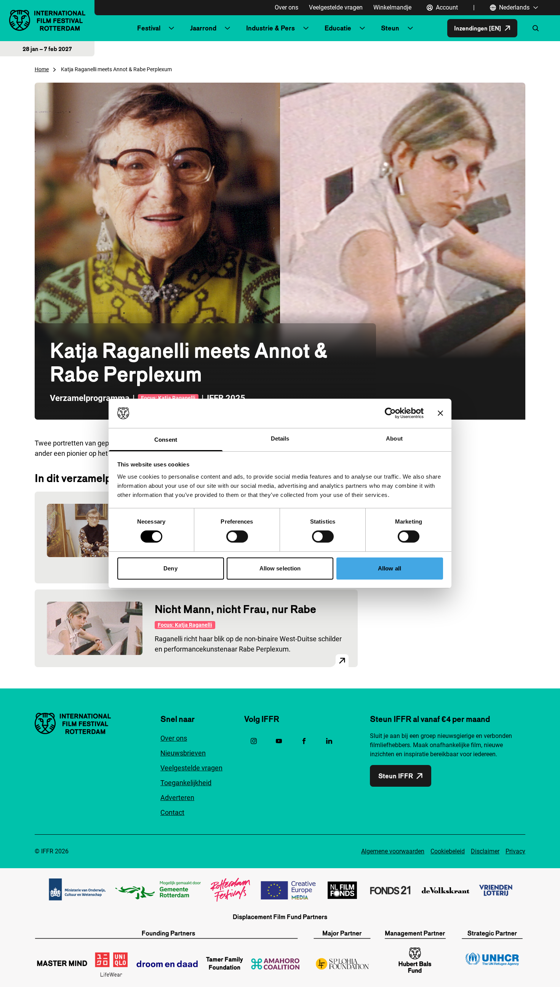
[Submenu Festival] (171, 28)
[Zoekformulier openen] (535, 28)
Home (42, 69)
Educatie (338, 28)
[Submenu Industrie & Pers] (305, 28)
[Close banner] (440, 413)
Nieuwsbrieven (183, 753)
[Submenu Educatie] (362, 28)
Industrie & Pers (270, 28)
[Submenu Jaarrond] (227, 28)
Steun (390, 28)
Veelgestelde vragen (336, 7)
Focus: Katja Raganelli (168, 398)
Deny (170, 568)
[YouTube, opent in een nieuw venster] (278, 741)
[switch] (237, 536)
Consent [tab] (165, 439)
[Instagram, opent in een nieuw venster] (253, 741)
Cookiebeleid (447, 851)
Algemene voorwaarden (392, 851)
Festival (148, 28)
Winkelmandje (392, 7)
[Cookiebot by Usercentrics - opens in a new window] (390, 413)
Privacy (515, 851)
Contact (172, 812)
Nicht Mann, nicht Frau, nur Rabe (235, 609)
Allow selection (280, 568)
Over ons (286, 7)
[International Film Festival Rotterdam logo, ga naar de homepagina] (47, 20)
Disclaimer (485, 851)
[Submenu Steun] (410, 28)
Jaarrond (203, 28)
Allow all (389, 568)
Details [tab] (280, 438)
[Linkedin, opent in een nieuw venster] (329, 741)
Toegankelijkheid (185, 783)
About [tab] (394, 438)
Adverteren (177, 798)
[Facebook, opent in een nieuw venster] (304, 741)
